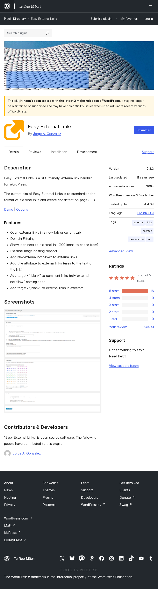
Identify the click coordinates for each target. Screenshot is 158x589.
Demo (8, 209)
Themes (49, 490)
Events (125, 490)
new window (136, 239)
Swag (126, 505)
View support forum (124, 366)
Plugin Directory (15, 18)
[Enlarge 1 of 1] (96, 315)
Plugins (48, 497)
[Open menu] (151, 6)
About (8, 483)
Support (148, 152)
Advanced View (121, 251)
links (149, 222)
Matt (10, 525)
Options (22, 209)
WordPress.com (18, 518)
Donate (127, 497)
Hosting (10, 497)
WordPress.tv (93, 505)
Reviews (34, 152)
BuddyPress (15, 540)
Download (144, 130)
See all (149, 327)
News (8, 490)
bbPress (12, 533)
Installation (59, 152)
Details (13, 152)
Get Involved (129, 483)
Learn (85, 483)
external (138, 222)
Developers (89, 497)
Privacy (9, 505)
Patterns (49, 505)
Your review (118, 327)
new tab (147, 230)
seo (150, 239)
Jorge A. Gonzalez (47, 134)
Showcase (50, 483)
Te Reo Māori (24, 559)
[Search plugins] (48, 33)
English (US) (145, 213)
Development (87, 152)
